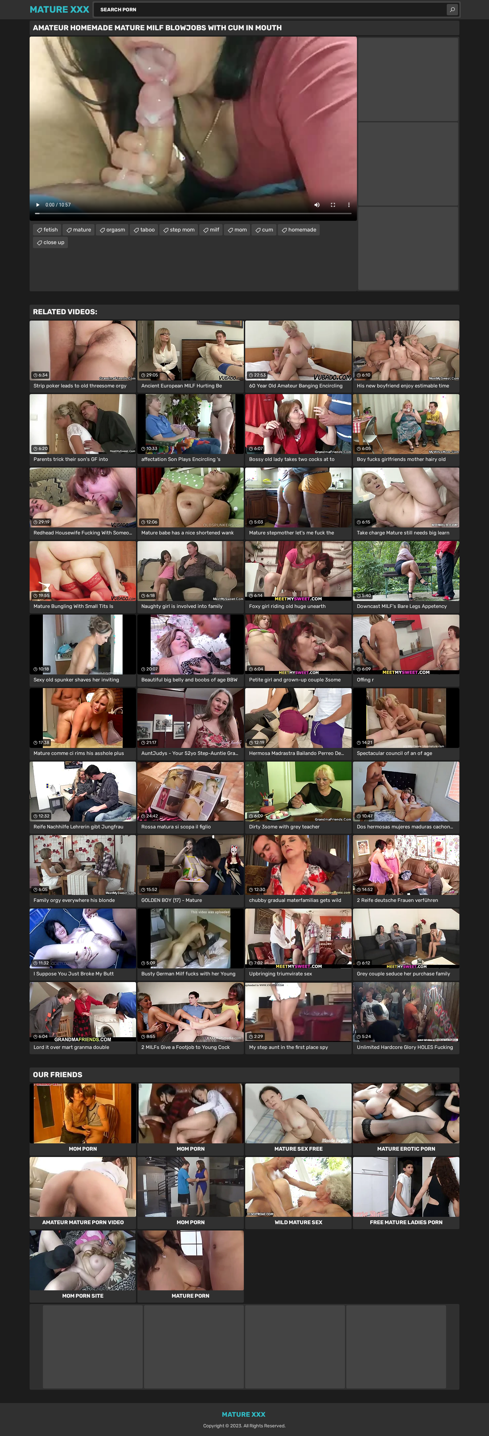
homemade (302, 229)
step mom (182, 229)
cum (267, 229)
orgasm (115, 229)
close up (54, 242)
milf (214, 229)
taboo (147, 229)
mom (241, 229)
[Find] (452, 9)
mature (82, 229)
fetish (51, 229)
